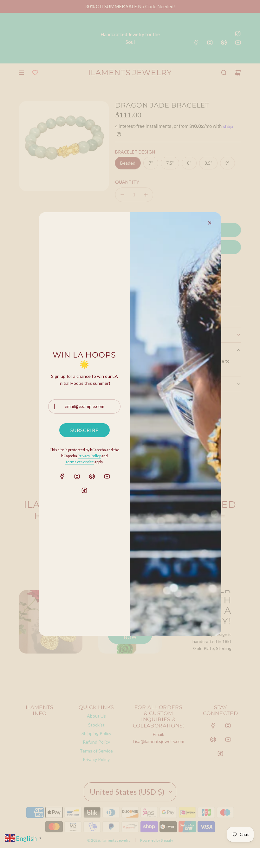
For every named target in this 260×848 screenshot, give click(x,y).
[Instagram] (77, 476)
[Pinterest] (92, 476)
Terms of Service (79, 461)
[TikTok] (84, 490)
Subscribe (84, 430)
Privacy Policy (89, 455)
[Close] (210, 223)
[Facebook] (62, 476)
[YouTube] (107, 476)
